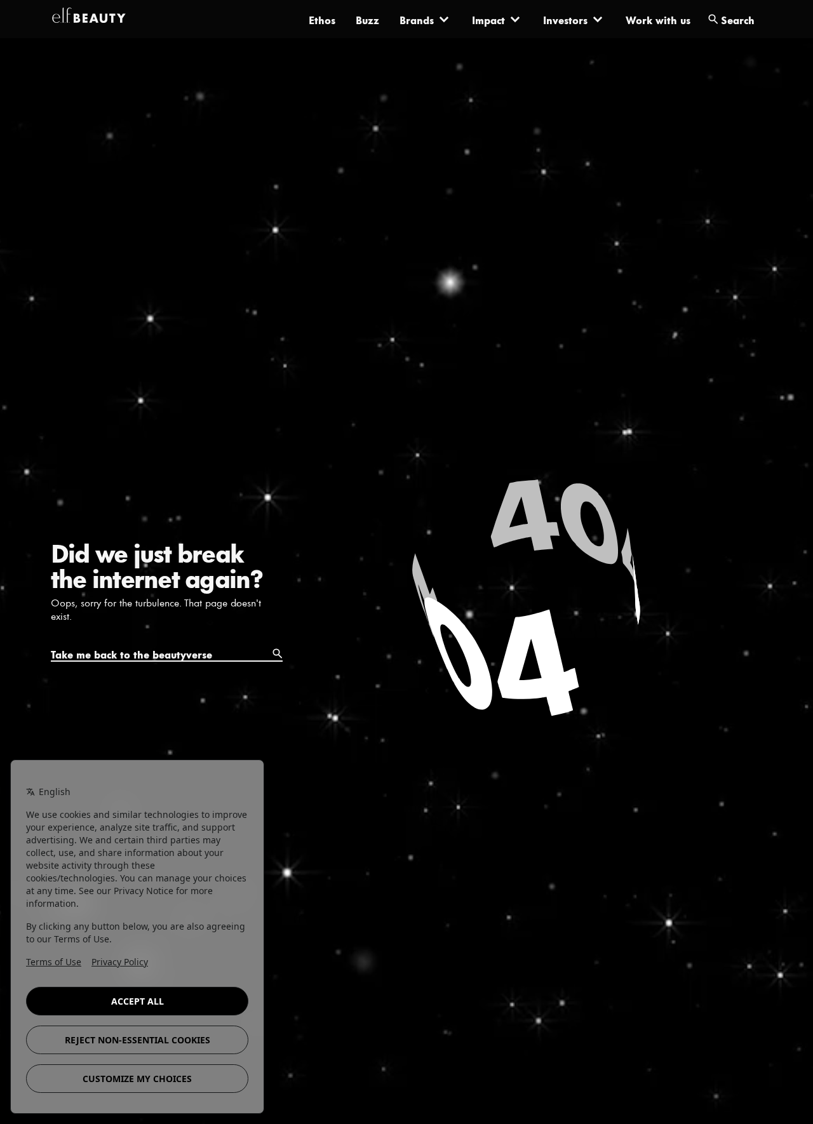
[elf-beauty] (89, 19)
